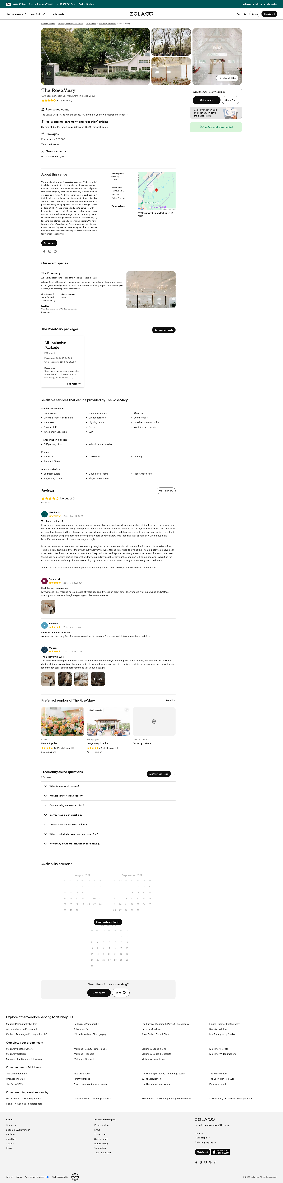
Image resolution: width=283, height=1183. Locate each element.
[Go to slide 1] (150, 306)
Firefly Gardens (82, 1078)
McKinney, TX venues (107, 24)
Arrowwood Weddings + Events (90, 1084)
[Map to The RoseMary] (157, 191)
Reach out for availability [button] (108, 922)
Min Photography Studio (222, 1034)
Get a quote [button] (49, 243)
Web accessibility (60, 1177)
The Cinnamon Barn (16, 1073)
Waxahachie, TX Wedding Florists (23, 1098)
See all (169, 700)
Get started (202, 1152)
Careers (10, 1143)
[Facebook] (44, 251)
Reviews (10, 1134)
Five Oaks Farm (82, 1073)
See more (72, 383)
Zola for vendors (270, 4)
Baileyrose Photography (86, 1024)
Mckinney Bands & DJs (154, 1048)
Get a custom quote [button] (164, 330)
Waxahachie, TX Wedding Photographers (230, 1098)
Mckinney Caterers (16, 1053)
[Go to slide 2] (152, 306)
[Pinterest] (200, 1163)
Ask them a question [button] (158, 774)
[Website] (55, 251)
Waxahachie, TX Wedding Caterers (92, 1098)
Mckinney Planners (84, 1053)
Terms (73, 4)
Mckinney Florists (218, 1048)
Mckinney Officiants (84, 1059)
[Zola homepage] (141, 14)
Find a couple (57, 14)
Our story (11, 1125)
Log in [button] (255, 14)
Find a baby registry (204, 1142)
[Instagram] (49, 251)
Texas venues (91, 24)
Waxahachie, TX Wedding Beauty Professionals (166, 1098)
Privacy (9, 1177)
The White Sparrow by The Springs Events (163, 1073)
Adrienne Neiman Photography (22, 1029)
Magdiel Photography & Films (21, 1024)
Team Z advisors (102, 1152)
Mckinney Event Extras (153, 1059)
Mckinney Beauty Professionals (90, 1048)
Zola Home (257, 4)
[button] (227, 78)
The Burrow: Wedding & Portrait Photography (165, 1024)
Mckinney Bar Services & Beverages (25, 1059)
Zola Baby (247, 4)
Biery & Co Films (218, 1029)
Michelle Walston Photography (90, 1034)
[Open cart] (245, 14)
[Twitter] (205, 1163)
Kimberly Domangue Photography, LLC (26, 1034)
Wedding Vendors (48, 24)
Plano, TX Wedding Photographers (24, 1103)
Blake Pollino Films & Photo (156, 1034)
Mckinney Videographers (222, 1053)
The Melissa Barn (218, 1073)
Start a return (101, 1139)
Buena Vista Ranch (151, 1078)
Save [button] (118, 992)
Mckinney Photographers (19, 1048)
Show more (46, 312)
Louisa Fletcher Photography (224, 1024)
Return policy (101, 1143)
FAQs (97, 1129)
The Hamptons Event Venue (156, 1084)
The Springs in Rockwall (221, 1078)
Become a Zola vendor (18, 1129)
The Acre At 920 (14, 1084)
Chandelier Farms (15, 1078)
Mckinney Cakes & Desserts (156, 1053)
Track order (100, 1134)
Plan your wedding (14, 14)
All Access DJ (81, 1029)
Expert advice (37, 14)
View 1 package (48, 144)
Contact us (100, 1148)
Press (9, 1148)
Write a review (166, 491)
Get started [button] (269, 14)
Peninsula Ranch (218, 1084)
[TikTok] (215, 1163)
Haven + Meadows (151, 1029)
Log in (197, 1133)
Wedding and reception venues (70, 24)
